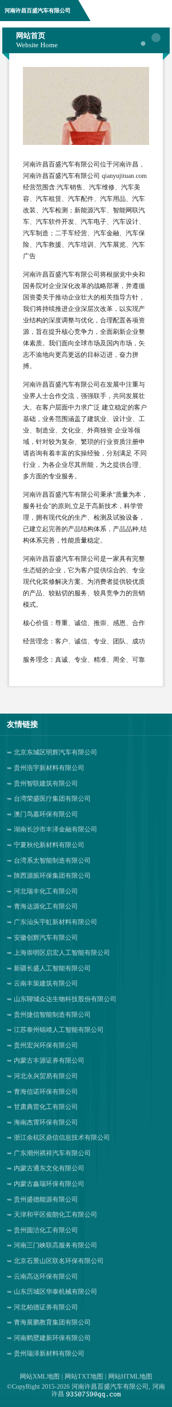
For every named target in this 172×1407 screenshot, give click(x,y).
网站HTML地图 (130, 1376)
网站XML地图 (40, 1376)
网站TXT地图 (84, 1376)
